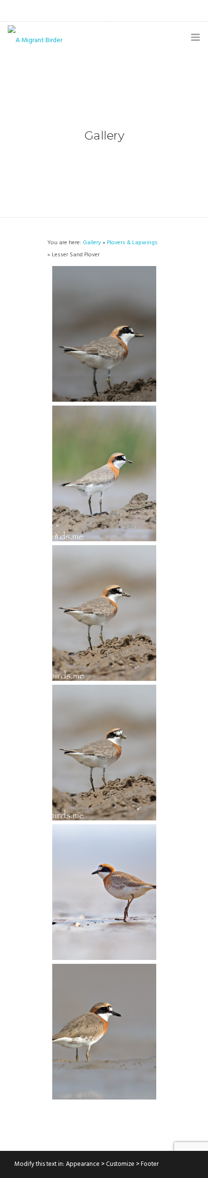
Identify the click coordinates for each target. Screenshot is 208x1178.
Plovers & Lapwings (132, 243)
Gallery (92, 243)
